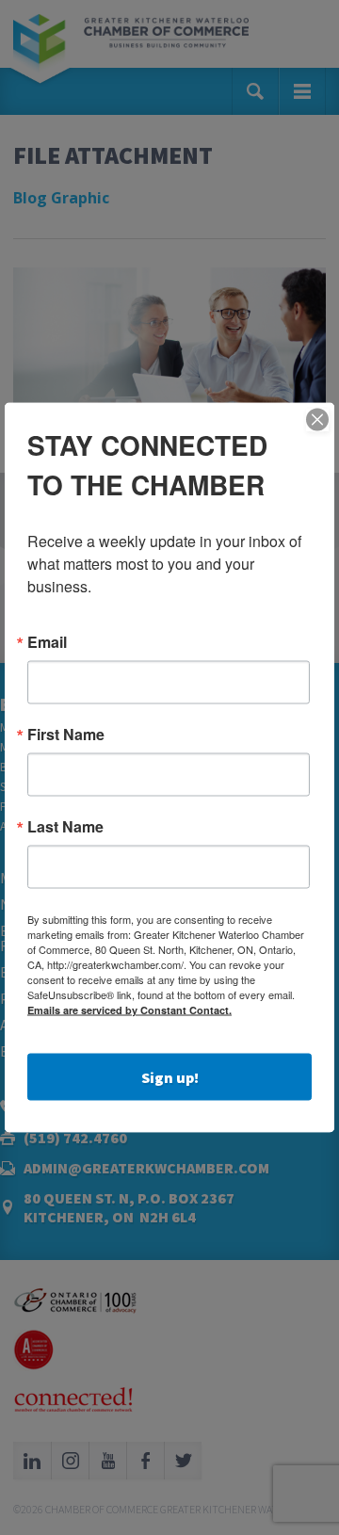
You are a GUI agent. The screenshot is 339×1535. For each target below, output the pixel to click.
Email (47, 642)
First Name (66, 734)
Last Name (65, 826)
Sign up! (170, 1077)
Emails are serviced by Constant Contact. (129, 1010)
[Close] (317, 420)
